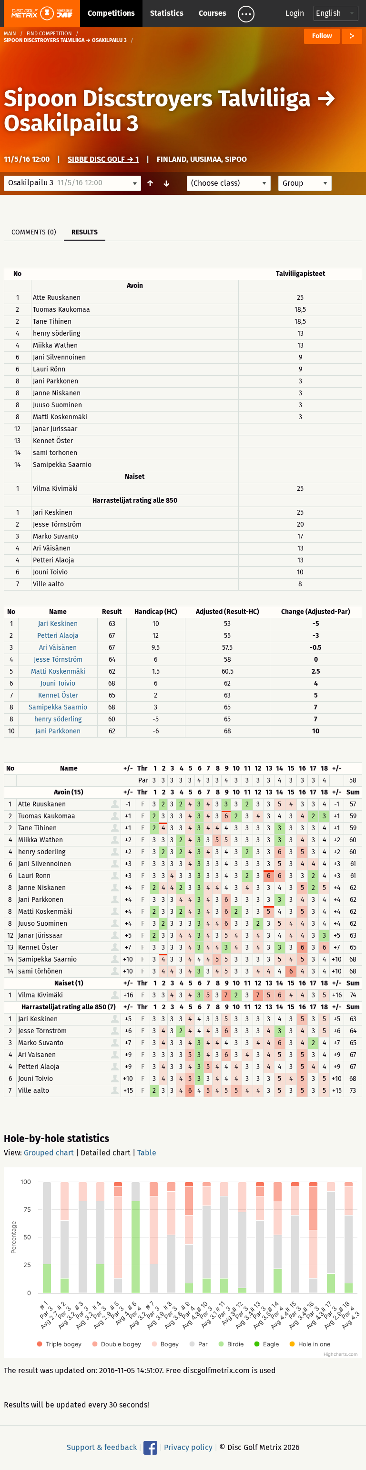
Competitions (111, 13)
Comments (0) (33, 232)
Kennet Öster (58, 695)
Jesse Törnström (58, 660)
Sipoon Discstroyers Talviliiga (157, 98)
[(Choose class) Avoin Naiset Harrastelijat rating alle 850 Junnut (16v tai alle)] (229, 183)
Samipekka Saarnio (58, 707)
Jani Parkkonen (58, 731)
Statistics (166, 13)
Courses (212, 13)
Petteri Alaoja (58, 636)
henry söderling (57, 719)
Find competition (49, 34)
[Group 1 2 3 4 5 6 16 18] (305, 183)
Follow (322, 36)
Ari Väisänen (58, 648)
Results (84, 232)
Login (294, 13)
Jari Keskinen (58, 624)
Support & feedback (102, 1447)
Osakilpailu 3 (71, 123)
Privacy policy (188, 1447)
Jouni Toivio (58, 683)
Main (10, 34)
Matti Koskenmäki (58, 671)
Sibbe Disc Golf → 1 (103, 159)
